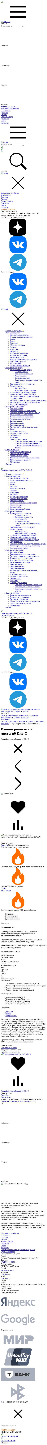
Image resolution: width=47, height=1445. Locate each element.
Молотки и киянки (17, 345)
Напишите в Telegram (9, 1436)
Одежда (8, 464)
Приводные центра (22, 378)
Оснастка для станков (18, 439)
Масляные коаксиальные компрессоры (25, 458)
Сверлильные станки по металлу (23, 411)
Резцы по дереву (21, 376)
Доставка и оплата (12, 919)
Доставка (4, 113)
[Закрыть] (2, 1428)
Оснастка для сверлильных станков (28, 441)
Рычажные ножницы (18, 431)
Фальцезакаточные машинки (21, 337)
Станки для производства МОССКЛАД (16, 470)
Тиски (12, 429)
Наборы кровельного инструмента (23, 359)
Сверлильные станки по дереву (22, 384)
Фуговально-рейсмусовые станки (23, 392)
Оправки (13, 347)
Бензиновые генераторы (19, 454)
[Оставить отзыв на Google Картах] (18, 1328)
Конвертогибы (15, 364)
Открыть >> (5, 1274)
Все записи (5, 720)
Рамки (12, 341)
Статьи (3, 121)
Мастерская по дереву (13, 368)
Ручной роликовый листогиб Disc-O (15, 1091)
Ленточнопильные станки (20, 419)
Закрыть (5, 1443)
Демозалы (5, 119)
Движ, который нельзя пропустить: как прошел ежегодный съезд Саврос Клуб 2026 (19, 716)
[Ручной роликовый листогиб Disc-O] (16, 835)
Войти (3, 888)
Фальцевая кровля (12, 333)
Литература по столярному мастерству (25, 402)
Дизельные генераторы (19, 456)
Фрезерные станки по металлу (22, 417)
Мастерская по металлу (14, 407)
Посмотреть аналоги (9, 1048)
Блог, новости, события (10, 109)
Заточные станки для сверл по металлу (25, 413)
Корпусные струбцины (19, 405)
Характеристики (11, 916)
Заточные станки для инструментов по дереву (28, 400)
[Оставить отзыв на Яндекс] (18, 1310)
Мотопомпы (15, 462)
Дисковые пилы (16, 421)
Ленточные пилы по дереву (25, 390)
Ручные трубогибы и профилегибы (24, 427)
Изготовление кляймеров (20, 366)
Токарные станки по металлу (21, 415)
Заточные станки (16, 409)
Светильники (15, 435)
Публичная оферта (8, 1252)
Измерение (14, 349)
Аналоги (4, 845)
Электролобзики (21, 388)
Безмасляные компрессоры (20, 452)
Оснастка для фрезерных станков (27, 443)
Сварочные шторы (17, 425)
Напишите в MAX (8, 1441)
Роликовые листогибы (18, 355)
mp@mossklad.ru (7, 1270)
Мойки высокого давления (20, 460)
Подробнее (5, 1095)
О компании (5, 111)
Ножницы (14, 343)
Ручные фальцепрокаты (19, 335)
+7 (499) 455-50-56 (8, 106)
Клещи (12, 339)
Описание (9, 914)
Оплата (4, 115)
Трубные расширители (19, 353)
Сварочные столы (17, 423)
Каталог (4, 171)
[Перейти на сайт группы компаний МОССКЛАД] (18, 1201)
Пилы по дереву (16, 386)
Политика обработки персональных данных (18, 1101)
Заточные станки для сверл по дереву (24, 396)
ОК (2, 1103)
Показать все (6, 1097)
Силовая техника (12, 450)
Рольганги (14, 437)
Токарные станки (21, 372)
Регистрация (6, 890)
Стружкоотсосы (16, 398)
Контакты (5, 123)
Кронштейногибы (17, 357)
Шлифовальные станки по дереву (23, 394)
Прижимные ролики (18, 361)
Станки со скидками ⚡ (14, 331)
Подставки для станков (19, 433)
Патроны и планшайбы (24, 374)
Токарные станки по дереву (20, 370)
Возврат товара (7, 117)
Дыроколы (14, 351)
